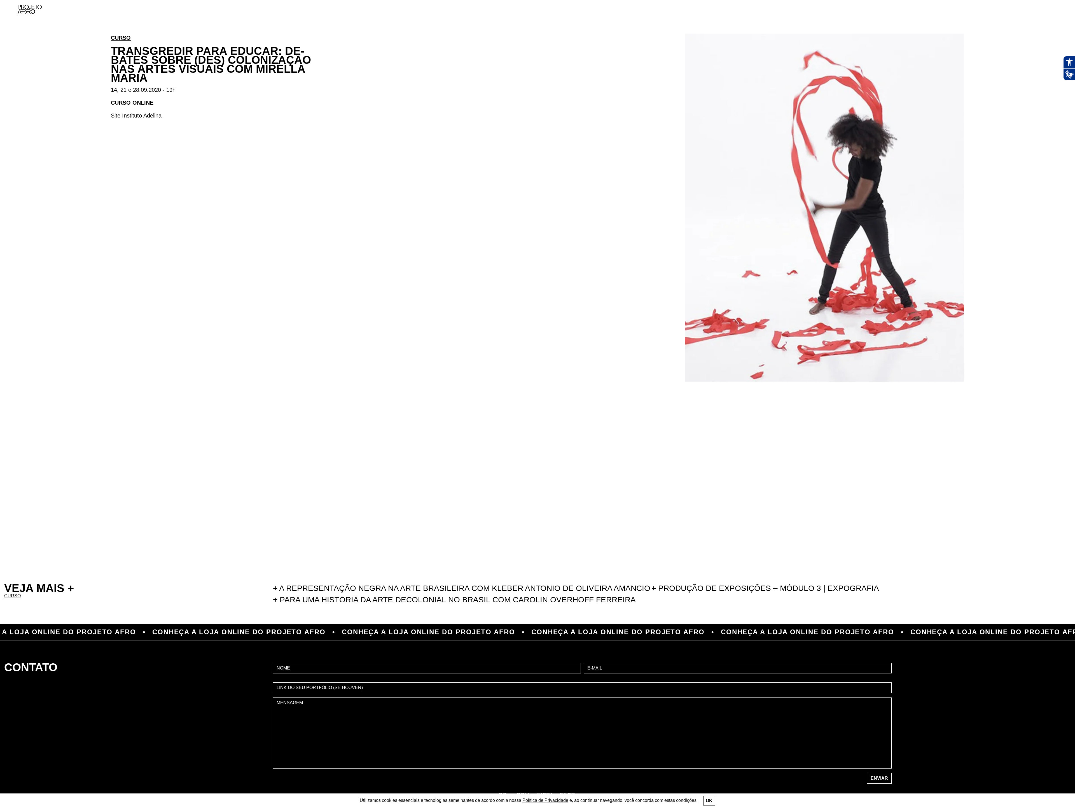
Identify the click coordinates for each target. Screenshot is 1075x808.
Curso (121, 38)
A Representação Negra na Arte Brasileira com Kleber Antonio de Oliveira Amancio (461, 588)
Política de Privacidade (545, 800)
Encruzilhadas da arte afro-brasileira (1050, 39)
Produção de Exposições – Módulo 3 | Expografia (765, 588)
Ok (709, 800)
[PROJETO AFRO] (29, 9)
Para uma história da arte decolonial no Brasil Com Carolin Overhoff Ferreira (454, 599)
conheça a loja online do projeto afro (165, 632)
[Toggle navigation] (1057, 9)
